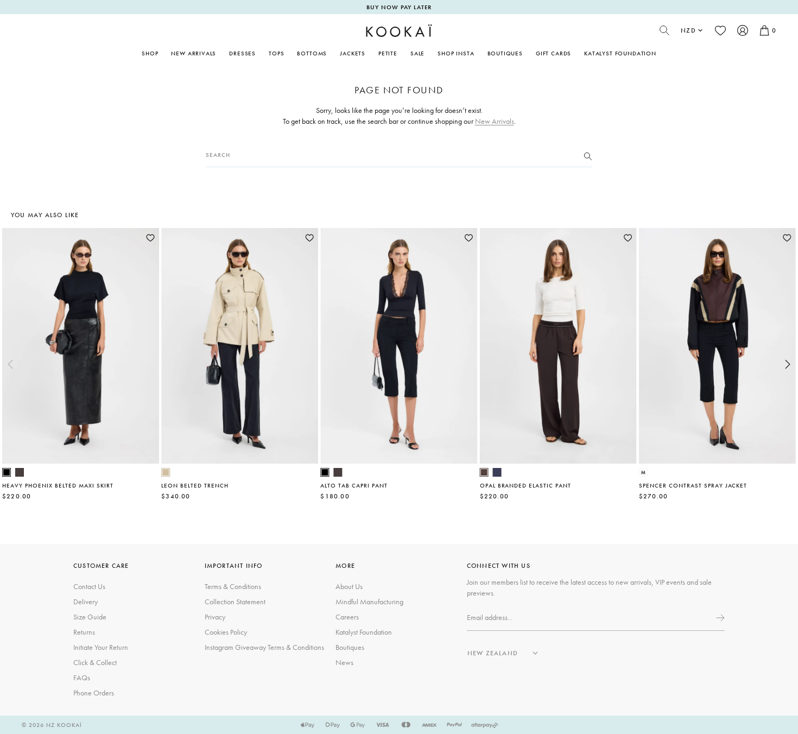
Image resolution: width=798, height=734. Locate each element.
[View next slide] (788, 364)
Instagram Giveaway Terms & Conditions (264, 647)
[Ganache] (484, 472)
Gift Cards (553, 53)
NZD (688, 30)
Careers (347, 617)
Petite (387, 53)
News (344, 662)
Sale (417, 53)
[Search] (588, 155)
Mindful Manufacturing (369, 601)
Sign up (719, 618)
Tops (276, 53)
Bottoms (312, 53)
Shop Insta (456, 53)
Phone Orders (93, 693)
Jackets (352, 53)
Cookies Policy (226, 632)
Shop (150, 53)
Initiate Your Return (100, 647)
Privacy (215, 617)
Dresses (242, 53)
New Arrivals (193, 53)
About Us (349, 586)
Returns (84, 632)
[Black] (6, 472)
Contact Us (89, 586)
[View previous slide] (10, 364)
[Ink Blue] (497, 472)
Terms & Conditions (233, 586)
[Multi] (643, 472)
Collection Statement (235, 601)
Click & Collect (95, 662)
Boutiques (505, 53)
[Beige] (165, 472)
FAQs (81, 677)
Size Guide (89, 617)
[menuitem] (193, 53)
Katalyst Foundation (620, 53)
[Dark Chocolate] (19, 472)
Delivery (85, 601)
